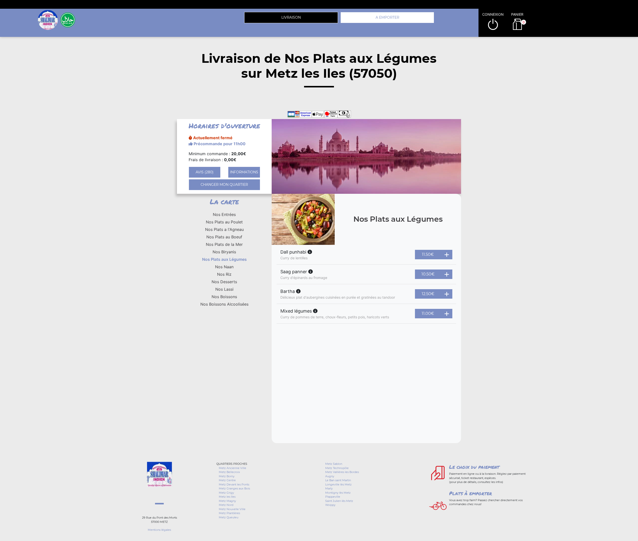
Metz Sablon (333, 464)
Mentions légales (159, 530)
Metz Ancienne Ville (232, 468)
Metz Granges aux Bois (234, 488)
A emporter (387, 17)
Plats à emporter (470, 493)
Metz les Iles (227, 496)
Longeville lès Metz (338, 484)
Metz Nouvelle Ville (232, 509)
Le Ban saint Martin (338, 480)
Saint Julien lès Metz (339, 501)
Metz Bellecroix (229, 472)
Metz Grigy (226, 492)
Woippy (330, 505)
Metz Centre (227, 480)
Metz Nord (226, 505)
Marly (329, 488)
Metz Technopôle (337, 468)
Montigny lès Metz (338, 492)
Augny (329, 476)
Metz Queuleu (228, 517)
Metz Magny (227, 501)
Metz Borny (227, 476)
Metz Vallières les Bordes (342, 472)
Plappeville (332, 496)
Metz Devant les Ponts (234, 484)
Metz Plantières (229, 513)
